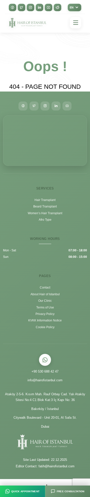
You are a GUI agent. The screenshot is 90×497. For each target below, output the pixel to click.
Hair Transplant (45, 200)
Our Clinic (45, 301)
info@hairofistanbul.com (45, 380)
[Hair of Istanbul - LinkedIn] (39, 7)
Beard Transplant (45, 206)
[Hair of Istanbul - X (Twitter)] (21, 7)
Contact (45, 288)
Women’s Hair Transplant (45, 213)
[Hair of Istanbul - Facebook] (12, 7)
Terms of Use (45, 307)
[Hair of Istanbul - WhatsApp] (45, 360)
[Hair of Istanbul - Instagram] (30, 7)
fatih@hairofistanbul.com (57, 466)
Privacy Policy (45, 314)
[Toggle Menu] (75, 22)
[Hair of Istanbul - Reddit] (57, 7)
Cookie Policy (45, 327)
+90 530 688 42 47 (45, 371)
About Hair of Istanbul (45, 294)
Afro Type (45, 220)
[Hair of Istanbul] (27, 23)
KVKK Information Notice (45, 320)
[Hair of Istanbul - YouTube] (48, 7)
